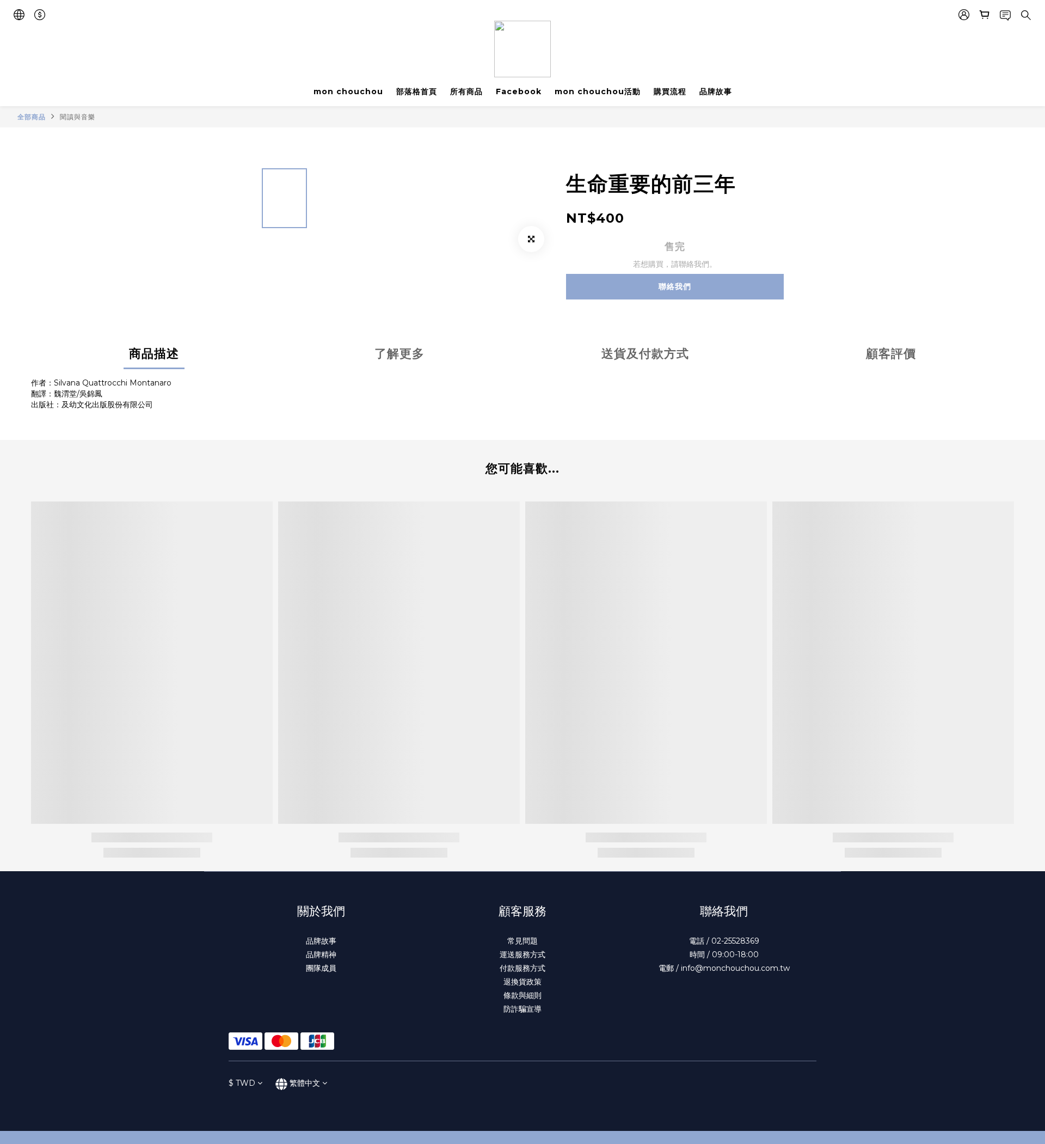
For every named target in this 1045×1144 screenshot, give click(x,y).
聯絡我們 (675, 286)
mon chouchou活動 (598, 91)
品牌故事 (715, 91)
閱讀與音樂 (77, 117)
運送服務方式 (522, 954)
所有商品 (466, 91)
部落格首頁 (416, 91)
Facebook (519, 91)
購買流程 (670, 91)
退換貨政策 (522, 982)
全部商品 (31, 117)
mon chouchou (348, 91)
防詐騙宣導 (522, 1009)
